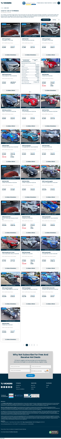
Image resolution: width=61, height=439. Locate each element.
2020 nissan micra (6, 110)
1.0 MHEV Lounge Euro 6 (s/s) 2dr (29, 182)
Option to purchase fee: (25, 80)
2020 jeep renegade (47, 181)
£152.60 (32, 190)
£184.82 (32, 154)
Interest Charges (24, 70)
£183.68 (52, 225)
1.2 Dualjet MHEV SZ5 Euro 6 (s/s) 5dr (49, 253)
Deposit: (23, 66)
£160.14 (52, 47)
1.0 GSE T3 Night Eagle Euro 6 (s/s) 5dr (10, 289)
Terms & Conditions (20, 389)
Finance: (12, 46)
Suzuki (47, 385)
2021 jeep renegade (7, 288)
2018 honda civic (6, 216)
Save (51, 84)
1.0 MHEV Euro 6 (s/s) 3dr (47, 75)
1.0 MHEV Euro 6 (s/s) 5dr (27, 218)
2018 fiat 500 (25, 110)
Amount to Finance (25, 67)
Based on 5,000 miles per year (26, 83)
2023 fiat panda (26, 216)
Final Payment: (24, 76)
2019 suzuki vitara (6, 74)
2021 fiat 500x (45, 110)
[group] (10, 30)
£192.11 (12, 332)
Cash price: (4, 46)
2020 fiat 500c (25, 181)
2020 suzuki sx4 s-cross (8, 252)
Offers (32, 389)
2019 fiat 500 (25, 39)
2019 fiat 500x (5, 145)
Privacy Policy (3, 429)
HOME (2, 8)
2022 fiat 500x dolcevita (48, 288)
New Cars (33, 385)
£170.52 (52, 190)
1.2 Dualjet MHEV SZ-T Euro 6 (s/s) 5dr (30, 147)
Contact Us (18, 385)
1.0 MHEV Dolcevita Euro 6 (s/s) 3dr (9, 182)
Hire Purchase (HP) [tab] (35, 60)
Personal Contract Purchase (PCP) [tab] (26, 60)
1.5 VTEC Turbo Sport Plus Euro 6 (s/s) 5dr (10, 219)
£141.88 (13, 190)
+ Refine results (45, 19)
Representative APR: (25, 79)
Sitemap (24, 429)
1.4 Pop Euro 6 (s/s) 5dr (47, 147)
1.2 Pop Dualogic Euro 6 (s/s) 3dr (29, 111)
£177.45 (13, 261)
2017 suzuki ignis (6, 39)
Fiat (47, 387)
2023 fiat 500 (45, 74)
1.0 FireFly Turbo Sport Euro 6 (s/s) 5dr (10, 147)
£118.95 (52, 83)
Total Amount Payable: (25, 69)
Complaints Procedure (18, 429)
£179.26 (32, 296)
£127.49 (32, 47)
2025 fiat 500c (5, 323)
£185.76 (32, 261)
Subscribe (30, 375)
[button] (59, 29)
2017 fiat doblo (46, 145)
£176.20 (32, 225)
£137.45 (52, 118)
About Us (18, 387)
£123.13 (12, 47)
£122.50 (13, 118)
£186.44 (52, 261)
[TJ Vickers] (6, 3)
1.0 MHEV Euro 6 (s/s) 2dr (7, 324)
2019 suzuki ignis (46, 39)
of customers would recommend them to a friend (30, 3)
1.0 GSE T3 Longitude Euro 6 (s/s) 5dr (49, 182)
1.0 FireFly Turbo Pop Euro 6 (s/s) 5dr (49, 111)
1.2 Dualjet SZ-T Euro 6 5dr (7, 40)
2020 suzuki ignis (26, 145)
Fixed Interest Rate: (25, 77)
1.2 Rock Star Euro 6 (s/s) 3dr (28, 40)
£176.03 (13, 296)
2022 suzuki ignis (26, 288)
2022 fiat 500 (5, 181)
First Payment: (24, 73)
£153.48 (13, 154)
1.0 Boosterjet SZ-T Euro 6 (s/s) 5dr (9, 75)
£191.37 (52, 296)
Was (43, 84)
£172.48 (32, 118)
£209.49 (13, 225)
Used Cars (33, 387)
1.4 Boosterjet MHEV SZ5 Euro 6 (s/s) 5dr (10, 253)
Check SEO (2, 438)
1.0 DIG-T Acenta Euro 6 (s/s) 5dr (9, 111)
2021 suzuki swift (46, 216)
